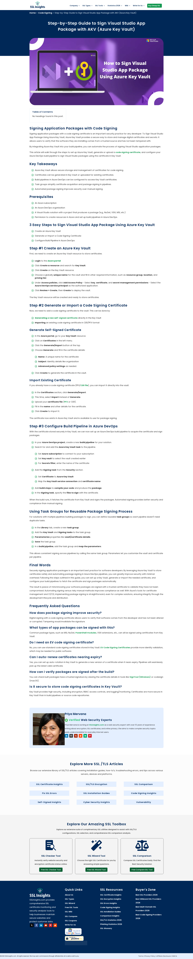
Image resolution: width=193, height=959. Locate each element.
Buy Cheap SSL (154, 6)
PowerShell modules (86, 632)
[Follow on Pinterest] (90, 736)
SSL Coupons (71, 920)
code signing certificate (128, 152)
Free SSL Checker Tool (51, 869)
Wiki (126, 6)
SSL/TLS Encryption (96, 784)
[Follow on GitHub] (71, 736)
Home (32, 12)
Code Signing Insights (143, 793)
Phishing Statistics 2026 (111, 924)
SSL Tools (99, 6)
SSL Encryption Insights (110, 899)
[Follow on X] (32, 925)
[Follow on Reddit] (80, 736)
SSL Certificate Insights (49, 784)
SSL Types (86, 6)
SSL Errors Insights (108, 903)
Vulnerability (143, 802)
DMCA (174, 956)
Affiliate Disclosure (163, 956)
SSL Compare (71, 916)
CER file (84, 385)
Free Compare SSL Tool (142, 869)
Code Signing (45, 12)
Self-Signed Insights (49, 802)
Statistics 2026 (114, 6)
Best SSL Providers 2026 (146, 895)
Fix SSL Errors (49, 793)
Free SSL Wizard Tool (96, 869)
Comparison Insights (109, 916)
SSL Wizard (70, 903)
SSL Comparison (143, 784)
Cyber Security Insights (96, 802)
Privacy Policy (150, 956)
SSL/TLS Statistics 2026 (111, 920)
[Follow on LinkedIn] (66, 736)
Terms (140, 956)
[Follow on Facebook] (36, 925)
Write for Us (138, 6)
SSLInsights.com (96, 725)
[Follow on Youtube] (46, 925)
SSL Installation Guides (96, 793)
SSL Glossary (106, 928)
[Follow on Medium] (85, 736)
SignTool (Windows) (140, 677)
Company (74, 6)
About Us (69, 895)
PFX (66, 401)
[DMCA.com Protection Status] (76, 944)
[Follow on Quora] (76, 736)
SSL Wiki (68, 911)
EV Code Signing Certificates (115, 647)
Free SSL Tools (71, 907)
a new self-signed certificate (56, 317)
